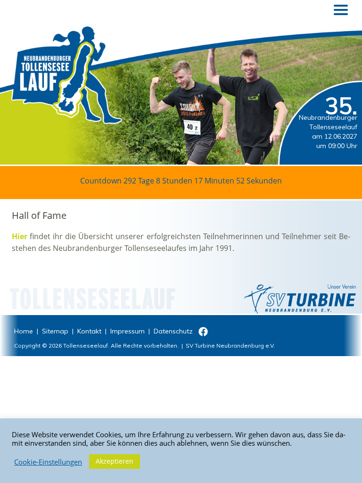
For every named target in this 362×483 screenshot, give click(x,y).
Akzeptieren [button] (114, 461)
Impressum (127, 331)
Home (23, 331)
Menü (341, 10)
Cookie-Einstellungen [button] (48, 462)
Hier (19, 236)
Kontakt (89, 331)
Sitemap (55, 331)
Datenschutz (173, 331)
